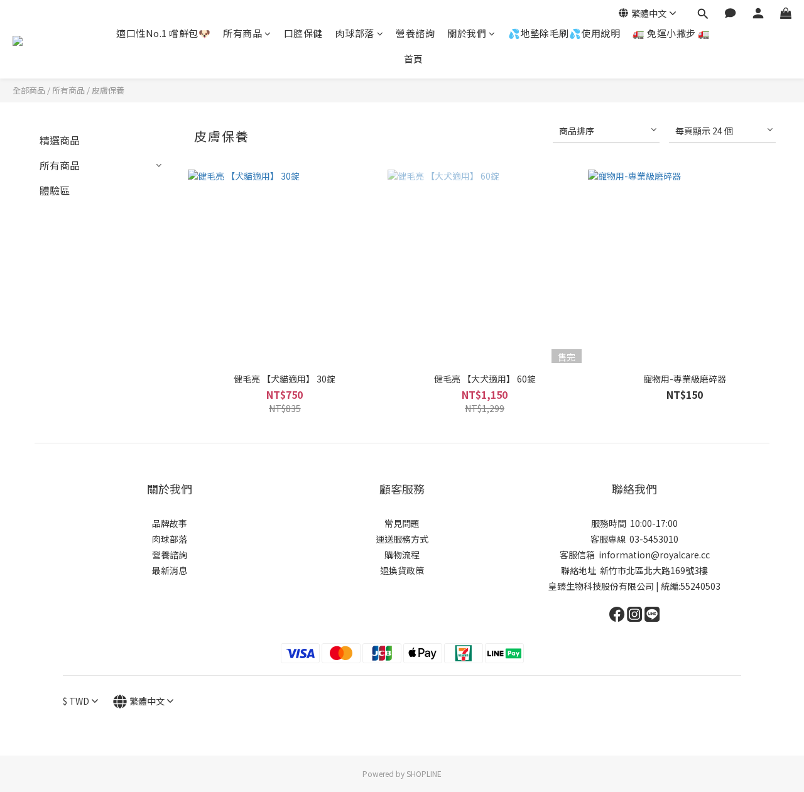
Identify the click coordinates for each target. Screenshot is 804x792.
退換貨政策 (402, 570)
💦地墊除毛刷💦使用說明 (564, 33)
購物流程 (402, 554)
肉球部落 (354, 33)
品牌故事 (169, 523)
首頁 (413, 58)
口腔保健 (303, 33)
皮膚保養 (108, 90)
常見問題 (402, 523)
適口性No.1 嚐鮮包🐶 (163, 33)
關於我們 (466, 33)
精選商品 (60, 140)
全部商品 (29, 90)
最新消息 (169, 570)
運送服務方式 (402, 539)
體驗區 (55, 190)
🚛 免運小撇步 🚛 (671, 33)
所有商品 (242, 33)
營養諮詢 (415, 33)
